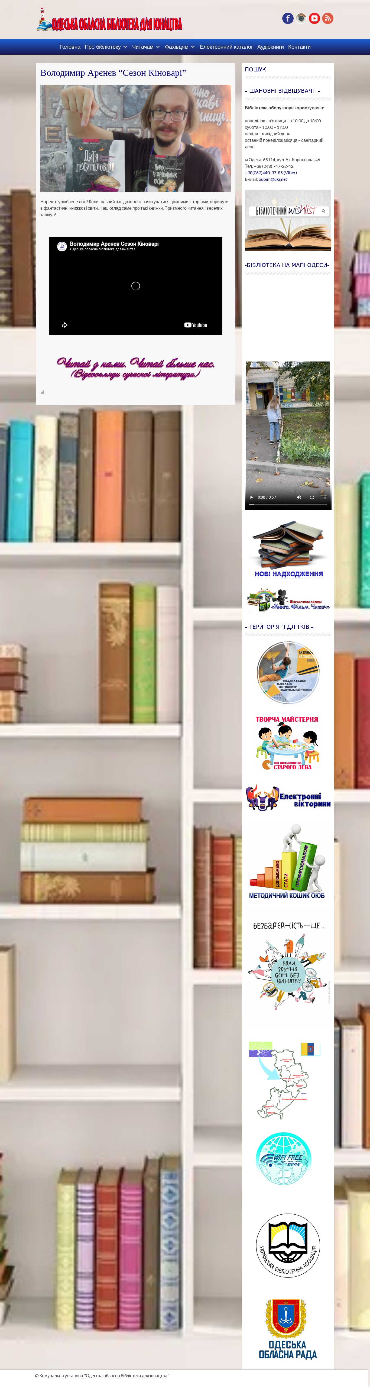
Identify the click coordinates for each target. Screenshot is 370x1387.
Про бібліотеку (103, 47)
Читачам (143, 47)
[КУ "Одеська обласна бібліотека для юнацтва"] (101, 17)
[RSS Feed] (328, 22)
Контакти (299, 47)
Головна (70, 47)
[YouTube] (314, 22)
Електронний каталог (226, 47)
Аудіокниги (270, 47)
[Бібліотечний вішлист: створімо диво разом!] (288, 220)
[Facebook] (288, 22)
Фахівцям (177, 47)
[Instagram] (301, 22)
